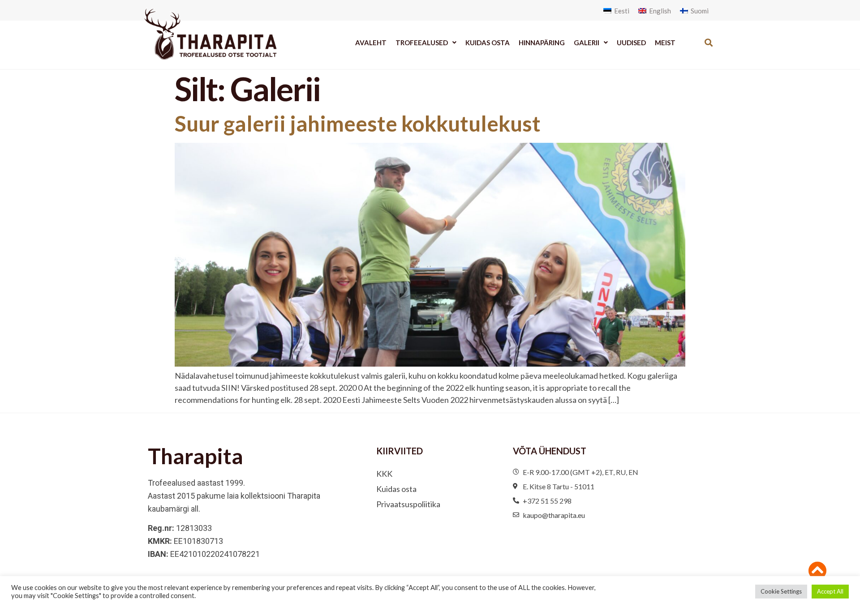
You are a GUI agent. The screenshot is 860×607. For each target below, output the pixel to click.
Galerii (586, 42)
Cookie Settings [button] (781, 591)
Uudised (631, 42)
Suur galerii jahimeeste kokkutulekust (358, 123)
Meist (665, 42)
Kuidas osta (487, 42)
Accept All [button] (830, 591)
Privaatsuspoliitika (408, 504)
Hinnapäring (542, 42)
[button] (709, 42)
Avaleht (371, 42)
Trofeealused (422, 42)
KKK (384, 474)
